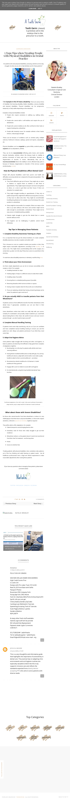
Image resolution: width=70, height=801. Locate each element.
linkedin (51, 122)
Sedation (48, 233)
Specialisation (50, 240)
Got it (40, 8)
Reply (42, 640)
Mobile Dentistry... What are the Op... (32, 548)
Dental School (50, 209)
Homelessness (50, 219)
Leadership (49, 223)
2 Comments (40, 499)
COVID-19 (49, 191)
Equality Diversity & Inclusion (54, 216)
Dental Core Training (52, 202)
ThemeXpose (20, 797)
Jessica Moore (16, 648)
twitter (62, 115)
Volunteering (49, 244)
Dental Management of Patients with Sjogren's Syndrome (60, 139)
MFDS (47, 226)
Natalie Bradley (22, 513)
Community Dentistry (23, 48)
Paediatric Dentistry (51, 230)
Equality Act (39, 246)
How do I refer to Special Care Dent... (11, 548)
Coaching (48, 195)
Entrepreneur (50, 212)
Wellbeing (49, 247)
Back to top (63, 797)
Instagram (51, 115)
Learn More (32, 8)
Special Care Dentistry (21, 421)
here (41, 257)
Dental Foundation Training (53, 205)
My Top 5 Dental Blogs (60, 164)
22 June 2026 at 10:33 (16, 651)
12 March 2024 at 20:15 (17, 570)
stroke (13, 166)
